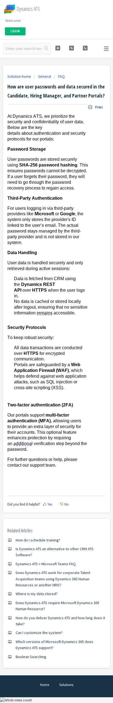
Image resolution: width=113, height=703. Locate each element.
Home (44, 684)
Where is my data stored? (37, 593)
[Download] (46, 356)
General (44, 76)
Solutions (66, 684)
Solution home (19, 76)
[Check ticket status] (71, 48)
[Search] (46, 48)
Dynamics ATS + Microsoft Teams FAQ (46, 563)
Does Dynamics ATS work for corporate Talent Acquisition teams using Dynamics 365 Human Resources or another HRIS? (53, 578)
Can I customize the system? (39, 632)
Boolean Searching (31, 656)
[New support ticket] (58, 48)
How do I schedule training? (38, 540)
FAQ (61, 76)
